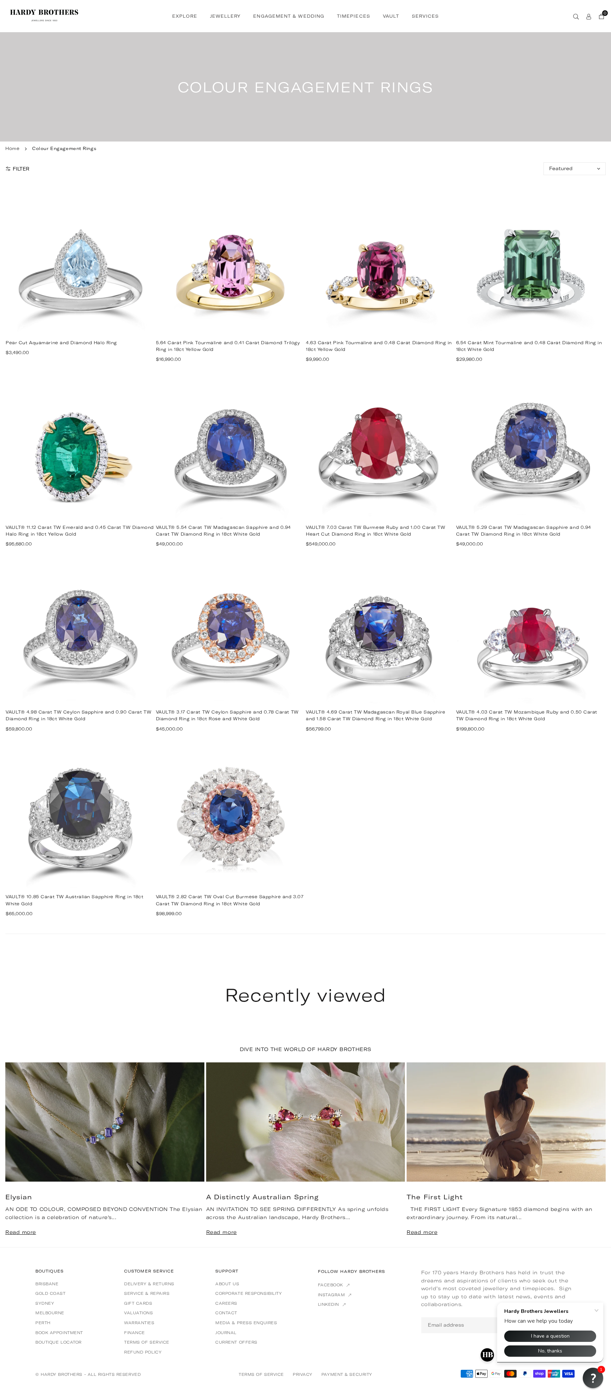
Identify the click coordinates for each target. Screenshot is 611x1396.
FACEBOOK (331, 1284)
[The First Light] (506, 1122)
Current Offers (236, 1342)
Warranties (139, 1322)
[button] (589, 1154)
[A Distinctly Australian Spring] (305, 1122)
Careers (226, 1303)
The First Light (435, 1197)
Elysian (19, 1197)
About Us (227, 1283)
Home (12, 148)
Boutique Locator (58, 1342)
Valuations (138, 1312)
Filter (21, 169)
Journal (226, 1332)
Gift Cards (138, 1303)
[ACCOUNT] (588, 15)
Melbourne (49, 1312)
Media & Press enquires (246, 1322)
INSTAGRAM (332, 1294)
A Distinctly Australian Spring (262, 1197)
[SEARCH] (576, 15)
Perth (43, 1322)
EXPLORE (184, 16)
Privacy (303, 1374)
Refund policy (143, 1352)
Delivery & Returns (149, 1283)
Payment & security (346, 1374)
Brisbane (46, 1283)
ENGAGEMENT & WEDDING (288, 16)
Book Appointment (59, 1332)
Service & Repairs (147, 1293)
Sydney (44, 1303)
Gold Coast (50, 1293)
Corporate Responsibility (248, 1293)
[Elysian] (104, 1122)
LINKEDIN (329, 1304)
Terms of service (146, 1342)
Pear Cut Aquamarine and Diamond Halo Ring (61, 342)
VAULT (391, 16)
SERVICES (425, 16)
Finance (134, 1332)
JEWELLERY (225, 16)
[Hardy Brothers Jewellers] (44, 15)
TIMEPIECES (353, 16)
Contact (226, 1312)
